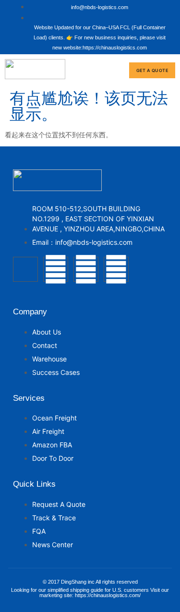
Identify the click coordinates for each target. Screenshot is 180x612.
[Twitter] (55, 269)
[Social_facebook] (25, 269)
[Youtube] (85, 269)
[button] (116, 70)
